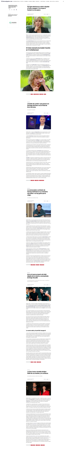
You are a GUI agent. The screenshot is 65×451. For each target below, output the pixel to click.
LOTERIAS (47, 1)
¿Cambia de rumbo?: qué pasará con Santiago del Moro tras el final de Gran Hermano (12, 15)
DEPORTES (37, 1)
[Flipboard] (14, 9)
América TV (33, 180)
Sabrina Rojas (46, 437)
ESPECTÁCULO (42, 1)
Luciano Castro (28, 401)
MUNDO (34, 1)
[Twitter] (12, 9)
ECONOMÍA (26, 1)
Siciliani (39, 406)
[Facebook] (9, 9)
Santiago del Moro (42, 180)
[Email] (16, 9)
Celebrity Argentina (32, 170)
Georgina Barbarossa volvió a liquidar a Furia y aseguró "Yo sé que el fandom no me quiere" (12, 6)
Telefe (43, 167)
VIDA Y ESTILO (52, 1)
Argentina (44, 163)
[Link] (47, 14)
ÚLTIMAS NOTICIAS (16, 1)
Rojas (29, 430)
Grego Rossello (31, 305)
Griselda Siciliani (32, 399)
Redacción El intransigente (31, 200)
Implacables (35, 423)
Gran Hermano (37, 180)
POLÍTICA (22, 1)
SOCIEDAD (30, 1)
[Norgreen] (13, 23)
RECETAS (57, 1)
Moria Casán (46, 430)
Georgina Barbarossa (29, 37)
